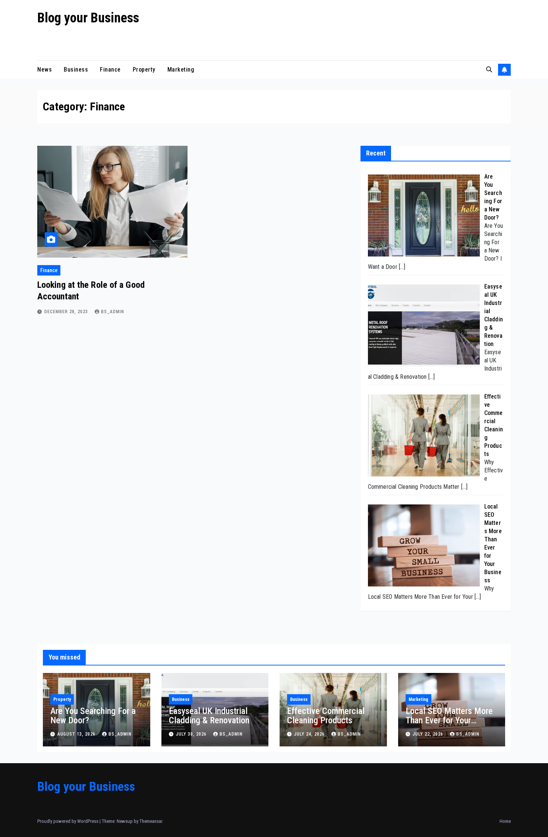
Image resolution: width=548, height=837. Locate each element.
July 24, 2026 (310, 734)
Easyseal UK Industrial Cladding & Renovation (209, 716)
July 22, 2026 (429, 734)
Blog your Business (88, 18)
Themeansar (150, 821)
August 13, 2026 (77, 734)
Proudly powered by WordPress (68, 821)
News (44, 69)
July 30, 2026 (192, 734)
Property (144, 69)
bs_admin (112, 311)
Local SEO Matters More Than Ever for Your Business (449, 720)
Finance (110, 69)
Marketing (181, 69)
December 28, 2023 (66, 311)
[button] (489, 69)
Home (505, 821)
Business (76, 69)
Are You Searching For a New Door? (93, 716)
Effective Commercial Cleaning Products (326, 716)
